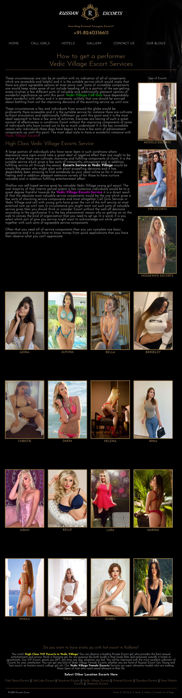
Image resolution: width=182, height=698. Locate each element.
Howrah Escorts (122, 680)
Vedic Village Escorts (96, 680)
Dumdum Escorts (146, 680)
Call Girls (127, 692)
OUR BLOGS (155, 43)
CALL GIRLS (40, 43)
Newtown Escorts (69, 680)
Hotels (138, 692)
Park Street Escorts (17, 680)
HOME (14, 43)
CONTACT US (124, 43)
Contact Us (160, 692)
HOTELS (68, 43)
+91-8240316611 (91, 33)
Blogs (171, 692)
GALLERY (94, 43)
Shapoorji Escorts (97, 683)
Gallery (147, 692)
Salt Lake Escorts (43, 680)
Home (116, 692)
